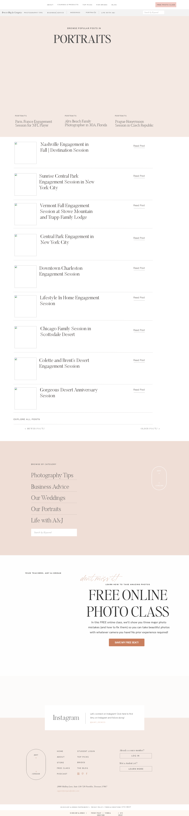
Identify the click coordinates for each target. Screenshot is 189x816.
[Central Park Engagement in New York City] (26, 245)
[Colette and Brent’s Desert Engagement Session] (26, 369)
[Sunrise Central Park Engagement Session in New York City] (26, 184)
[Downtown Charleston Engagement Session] (26, 276)
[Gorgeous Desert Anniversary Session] (26, 398)
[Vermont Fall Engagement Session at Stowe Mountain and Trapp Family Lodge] (26, 214)
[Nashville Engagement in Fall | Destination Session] (26, 153)
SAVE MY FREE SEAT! (127, 642)
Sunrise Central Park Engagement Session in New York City (66, 182)
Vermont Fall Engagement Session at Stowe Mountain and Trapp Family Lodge (66, 212)
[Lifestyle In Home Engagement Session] (26, 306)
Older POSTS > (150, 429)
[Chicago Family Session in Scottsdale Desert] (26, 337)
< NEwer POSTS (35, 429)
